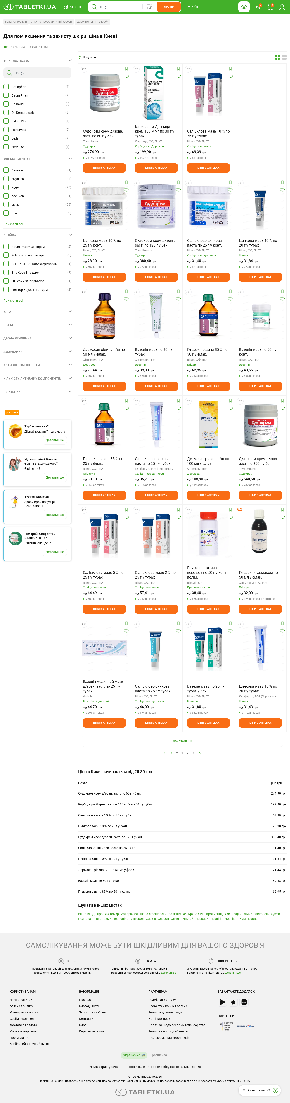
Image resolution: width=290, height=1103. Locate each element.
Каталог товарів (16, 21)
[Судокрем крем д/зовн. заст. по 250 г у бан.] (260, 425)
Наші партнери (159, 1018)
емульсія (18, 179)
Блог (82, 1025)
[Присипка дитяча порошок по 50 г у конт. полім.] (208, 534)
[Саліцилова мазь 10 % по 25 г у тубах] (208, 93)
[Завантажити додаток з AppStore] (233, 1002)
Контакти (86, 1018)
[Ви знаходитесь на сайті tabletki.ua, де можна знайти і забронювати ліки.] (29, 6)
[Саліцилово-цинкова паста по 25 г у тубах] (156, 425)
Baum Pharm (21, 95)
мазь (15, 204)
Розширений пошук (24, 1012)
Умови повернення (24, 1031)
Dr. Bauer (18, 104)
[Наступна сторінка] (200, 753)
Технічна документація (165, 1012)
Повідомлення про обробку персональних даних (165, 1067)
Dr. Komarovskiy (23, 112)
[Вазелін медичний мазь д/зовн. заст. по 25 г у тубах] (104, 647)
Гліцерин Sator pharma (28, 281)
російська (159, 1055)
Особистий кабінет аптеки (167, 1006)
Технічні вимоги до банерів (168, 1031)
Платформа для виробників (168, 1037)
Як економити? (21, 999)
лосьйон (18, 196)
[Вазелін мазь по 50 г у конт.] (260, 315)
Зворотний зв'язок (93, 1012)
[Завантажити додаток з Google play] (222, 1002)
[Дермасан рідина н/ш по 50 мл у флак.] (104, 315)
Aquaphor (19, 87)
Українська (131, 1055)
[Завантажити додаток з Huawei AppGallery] (244, 1002)
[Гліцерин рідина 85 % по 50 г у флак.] (208, 315)
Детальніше (168, 972)
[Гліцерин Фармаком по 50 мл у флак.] (260, 534)
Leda (15, 138)
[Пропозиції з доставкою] (239, 509)
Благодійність (89, 1006)
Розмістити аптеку (162, 999)
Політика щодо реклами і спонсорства (176, 1025)
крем (15, 187)
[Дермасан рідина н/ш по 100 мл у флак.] (208, 425)
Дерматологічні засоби (93, 21)
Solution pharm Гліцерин (29, 255)
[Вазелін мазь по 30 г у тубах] (156, 315)
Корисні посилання (93, 1031)
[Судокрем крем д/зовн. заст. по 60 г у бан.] (104, 93)
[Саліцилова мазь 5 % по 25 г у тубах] (104, 534)
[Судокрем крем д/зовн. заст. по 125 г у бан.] (156, 206)
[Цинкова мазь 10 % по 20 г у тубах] (260, 206)
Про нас (85, 999)
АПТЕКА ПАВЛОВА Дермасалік (35, 264)
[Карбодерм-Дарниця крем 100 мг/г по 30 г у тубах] (156, 93)
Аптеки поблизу (21, 1006)
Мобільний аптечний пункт (30, 1044)
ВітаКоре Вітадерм (25, 272)
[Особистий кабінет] (282, 6)
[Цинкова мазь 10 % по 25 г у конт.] (104, 206)
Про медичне (19, 1037)
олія (15, 213)
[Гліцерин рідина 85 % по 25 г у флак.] (104, 425)
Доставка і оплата (23, 1025)
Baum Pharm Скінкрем (28, 247)
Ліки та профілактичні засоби (51, 21)
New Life (18, 147)
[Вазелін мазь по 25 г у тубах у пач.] (208, 647)
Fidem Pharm (21, 121)
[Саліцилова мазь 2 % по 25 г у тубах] (156, 534)
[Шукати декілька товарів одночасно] (149, 6)
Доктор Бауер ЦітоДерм (30, 290)
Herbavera (19, 130)
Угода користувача (103, 1067)
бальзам (18, 170)
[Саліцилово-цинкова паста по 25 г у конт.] (208, 206)
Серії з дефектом (22, 1018)
